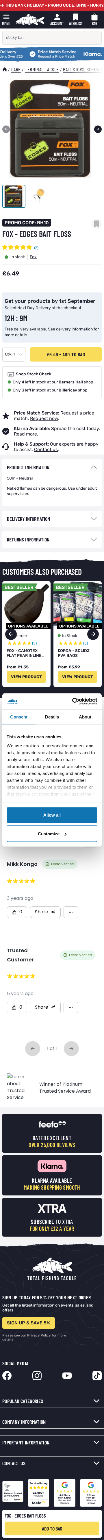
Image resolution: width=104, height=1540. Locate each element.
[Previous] (6, 129)
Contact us (46, 449)
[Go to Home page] (30, 19)
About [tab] (85, 716)
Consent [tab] (18, 716)
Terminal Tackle (42, 69)
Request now (44, 418)
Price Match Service (44, 52)
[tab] (52, 467)
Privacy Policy (39, 1335)
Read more (25, 434)
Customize (49, 833)
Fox (33, 256)
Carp (16, 69)
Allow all (52, 814)
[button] (93, 634)
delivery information (74, 329)
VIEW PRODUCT (26, 676)
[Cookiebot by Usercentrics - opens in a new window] (73, 701)
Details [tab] (52, 716)
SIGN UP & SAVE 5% (28, 1323)
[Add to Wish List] (96, 224)
